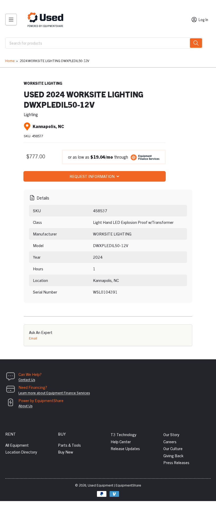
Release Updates (125, 448)
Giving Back (173, 455)
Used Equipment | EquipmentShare (114, 485)
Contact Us (26, 379)
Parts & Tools (69, 444)
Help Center (121, 441)
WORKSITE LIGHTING (43, 83)
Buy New (65, 451)
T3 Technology (123, 434)
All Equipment (17, 444)
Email (33, 338)
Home (10, 60)
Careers (169, 441)
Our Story (171, 434)
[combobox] (104, 43)
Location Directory (21, 451)
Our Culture (173, 448)
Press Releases (176, 462)
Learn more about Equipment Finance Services (54, 392)
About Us (25, 405)
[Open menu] (11, 19)
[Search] (196, 43)
